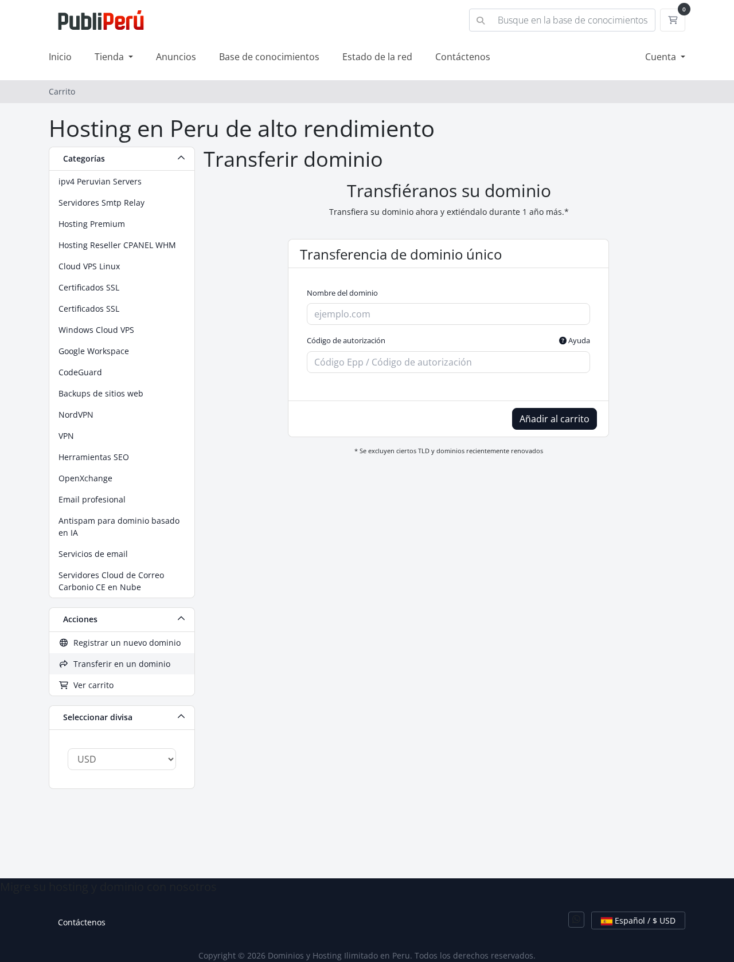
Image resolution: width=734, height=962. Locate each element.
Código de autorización (448, 340)
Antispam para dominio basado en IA (118, 526)
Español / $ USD (644, 920)
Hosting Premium (91, 223)
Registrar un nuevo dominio (125, 642)
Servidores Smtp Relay (101, 202)
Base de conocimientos (269, 56)
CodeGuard (80, 372)
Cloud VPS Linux (89, 266)
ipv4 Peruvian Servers (100, 181)
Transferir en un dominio (119, 663)
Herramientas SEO (93, 456)
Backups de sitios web (100, 393)
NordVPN (75, 414)
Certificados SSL (88, 287)
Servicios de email (93, 553)
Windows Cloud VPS (96, 329)
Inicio (60, 56)
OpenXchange (85, 478)
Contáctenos (462, 56)
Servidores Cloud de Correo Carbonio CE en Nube (111, 581)
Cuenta (661, 56)
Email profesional (92, 499)
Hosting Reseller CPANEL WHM (117, 244)
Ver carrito (91, 685)
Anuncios (176, 56)
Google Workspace (93, 350)
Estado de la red (377, 56)
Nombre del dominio (342, 293)
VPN (66, 435)
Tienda (110, 56)
